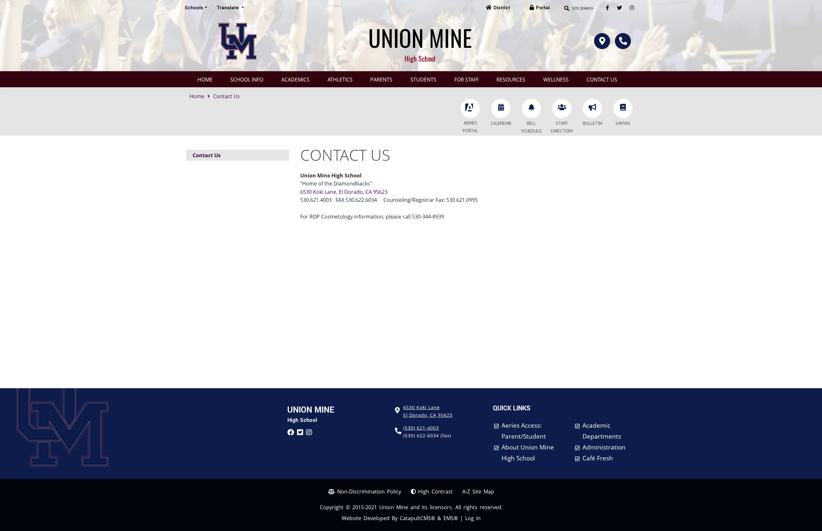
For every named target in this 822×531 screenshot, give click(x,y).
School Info (246, 79)
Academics (295, 79)
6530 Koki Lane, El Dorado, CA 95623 (344, 191)
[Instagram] (631, 7)
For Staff (466, 79)
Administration (603, 447)
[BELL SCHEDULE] (531, 108)
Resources (510, 79)
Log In (473, 518)
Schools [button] (194, 7)
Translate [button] (228, 7)
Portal (543, 7)
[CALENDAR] (501, 108)
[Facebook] (607, 7)
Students (423, 79)
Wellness (556, 79)
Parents (381, 79)
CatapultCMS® (417, 518)
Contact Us (602, 79)
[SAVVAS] (623, 108)
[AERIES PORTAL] (470, 108)
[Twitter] (619, 7)
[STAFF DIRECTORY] (562, 108)
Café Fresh (597, 458)
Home (205, 79)
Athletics (340, 79)
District (502, 7)
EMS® (450, 518)
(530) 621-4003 (421, 428)
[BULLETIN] (592, 108)
